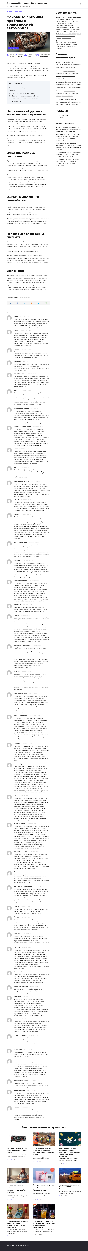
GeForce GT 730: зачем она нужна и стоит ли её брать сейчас (17, 1150)
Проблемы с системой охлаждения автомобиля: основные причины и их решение (68, 84)
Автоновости (13, 48)
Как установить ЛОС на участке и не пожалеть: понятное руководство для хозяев (67, 23)
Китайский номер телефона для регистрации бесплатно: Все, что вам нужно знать (17, 1224)
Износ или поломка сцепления (23, 93)
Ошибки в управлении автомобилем (25, 96)
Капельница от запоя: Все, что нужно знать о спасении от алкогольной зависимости (44, 1224)
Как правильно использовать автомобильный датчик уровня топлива (67, 93)
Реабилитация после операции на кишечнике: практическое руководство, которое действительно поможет (17, 1189)
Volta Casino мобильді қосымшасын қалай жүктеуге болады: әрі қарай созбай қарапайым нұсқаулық (68, 30)
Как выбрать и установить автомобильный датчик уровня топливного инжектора (68, 102)
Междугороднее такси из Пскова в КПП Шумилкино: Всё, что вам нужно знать (69, 1187)
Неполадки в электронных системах (25, 99)
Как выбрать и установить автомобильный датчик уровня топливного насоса (68, 64)
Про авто (62, 117)
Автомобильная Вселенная (27, 3)
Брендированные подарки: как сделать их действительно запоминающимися (43, 1188)
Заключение (16, 102)
